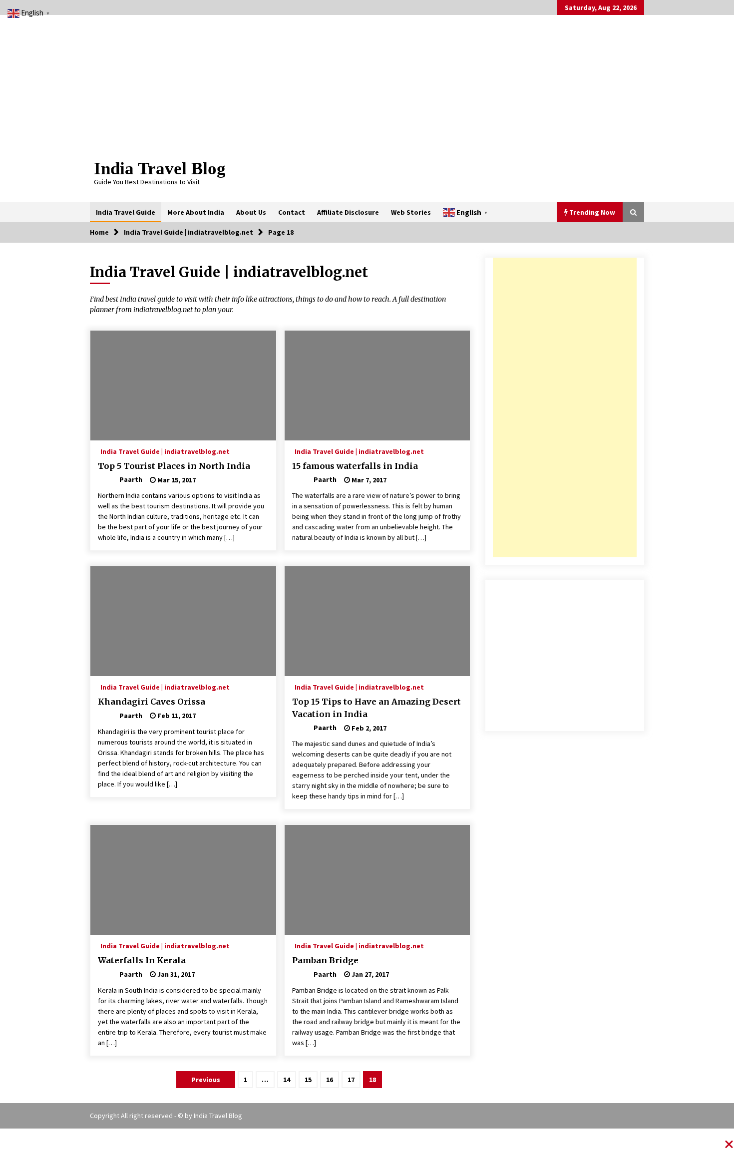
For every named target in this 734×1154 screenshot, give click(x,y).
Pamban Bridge (325, 960)
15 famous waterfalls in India (355, 466)
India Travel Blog (160, 168)
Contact (291, 212)
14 (286, 1079)
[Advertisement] (565, 407)
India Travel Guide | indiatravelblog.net (165, 451)
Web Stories (411, 212)
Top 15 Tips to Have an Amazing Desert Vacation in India (376, 708)
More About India (195, 212)
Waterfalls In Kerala (142, 960)
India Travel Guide (125, 212)
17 (351, 1079)
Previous (205, 1079)
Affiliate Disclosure (348, 212)
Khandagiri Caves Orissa (151, 702)
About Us (251, 212)
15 (308, 1079)
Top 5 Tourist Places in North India (174, 466)
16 (329, 1079)
